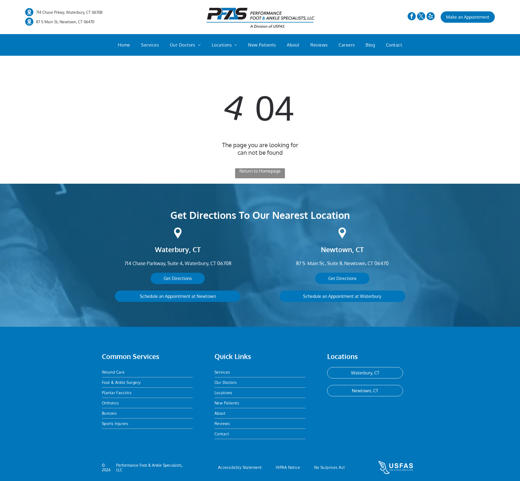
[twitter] (421, 17)
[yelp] (431, 17)
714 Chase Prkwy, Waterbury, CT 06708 (69, 12)
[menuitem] (124, 45)
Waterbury (172, 249)
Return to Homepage (260, 171)
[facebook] (412, 17)
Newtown (336, 249)
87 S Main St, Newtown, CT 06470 (65, 21)
